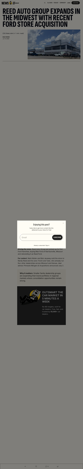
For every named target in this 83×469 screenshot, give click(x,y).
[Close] (63, 223)
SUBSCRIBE (57, 237)
